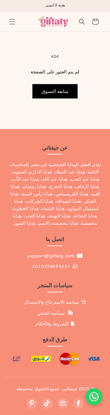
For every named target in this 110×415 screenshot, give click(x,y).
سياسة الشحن (51, 313)
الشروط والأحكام (51, 324)
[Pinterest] (31, 403)
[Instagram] (62, 403)
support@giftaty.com (51, 256)
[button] (12, 21)
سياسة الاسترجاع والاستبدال (51, 302)
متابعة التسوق (55, 91)
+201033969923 (51, 266)
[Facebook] (78, 403)
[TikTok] (47, 403)
